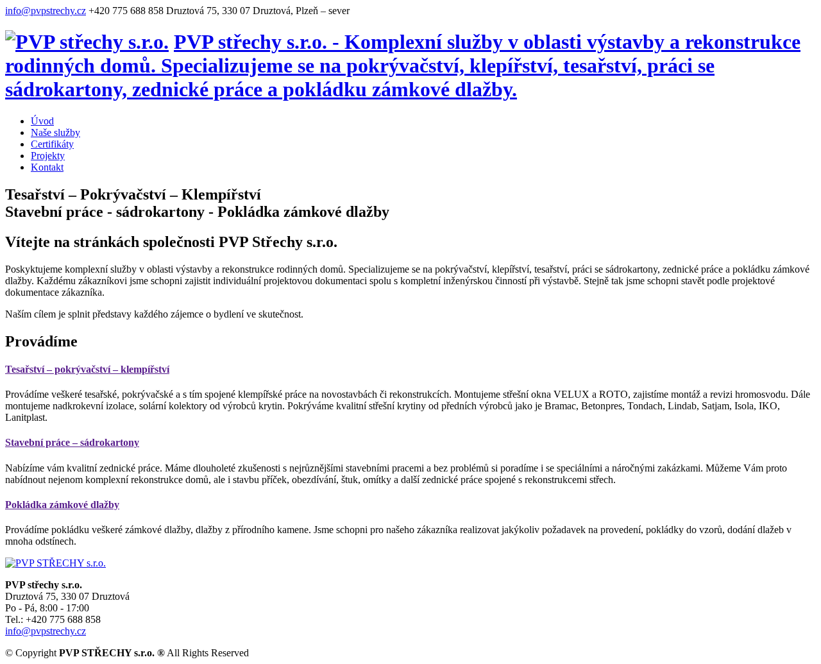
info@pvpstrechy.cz (45, 10)
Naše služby (55, 132)
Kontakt (47, 167)
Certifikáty (52, 144)
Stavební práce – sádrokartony (72, 442)
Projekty (48, 155)
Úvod (42, 120)
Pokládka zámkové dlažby (62, 504)
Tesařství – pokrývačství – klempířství (87, 369)
